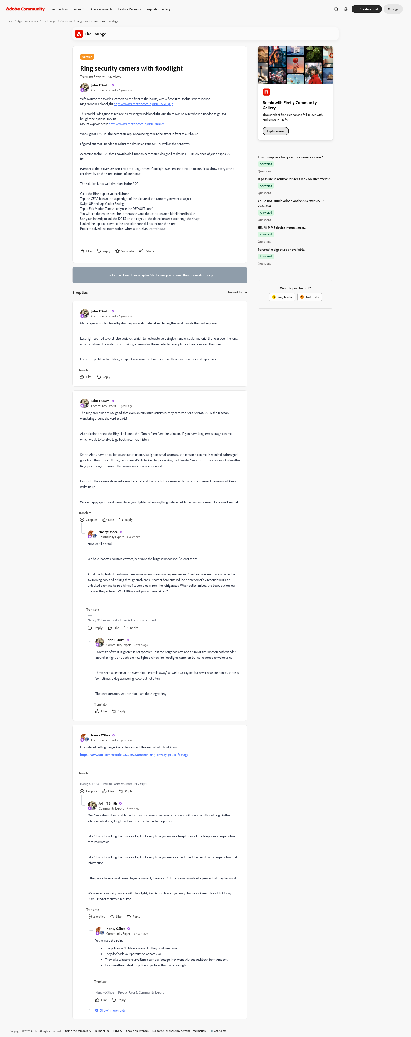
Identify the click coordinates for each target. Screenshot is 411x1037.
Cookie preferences (137, 1030)
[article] (159, 345)
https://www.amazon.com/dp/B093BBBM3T (138, 124)
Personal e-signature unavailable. (281, 249)
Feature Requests (129, 9)
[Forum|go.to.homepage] (25, 9)
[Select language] (346, 9)
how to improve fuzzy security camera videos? (290, 157)
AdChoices (220, 1030)
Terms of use (102, 1030)
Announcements (101, 9)
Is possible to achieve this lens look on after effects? (294, 179)
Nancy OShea (108, 532)
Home (9, 21)
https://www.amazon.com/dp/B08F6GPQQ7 (143, 104)
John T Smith (100, 85)
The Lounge (49, 21)
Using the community (78, 1030)
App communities (27, 21)
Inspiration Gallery (158, 9)
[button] (367, 9)
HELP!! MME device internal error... (282, 228)
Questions (66, 21)
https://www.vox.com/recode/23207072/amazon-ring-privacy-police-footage (134, 755)
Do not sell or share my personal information (179, 1030)
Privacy (117, 1030)
